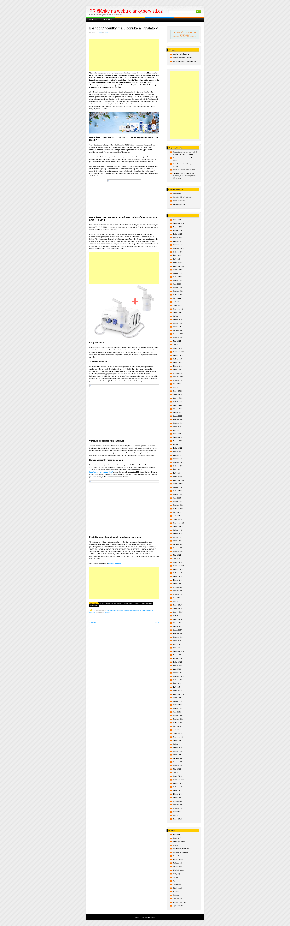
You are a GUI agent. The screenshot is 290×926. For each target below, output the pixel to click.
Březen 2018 (177, 580)
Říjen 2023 (177, 341)
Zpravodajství (93, 605)
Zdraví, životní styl (146, 603)
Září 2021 (176, 430)
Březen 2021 (177, 452)
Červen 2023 (177, 355)
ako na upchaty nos (112, 610)
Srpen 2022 (177, 391)
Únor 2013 (177, 797)
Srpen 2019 (177, 519)
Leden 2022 (177, 416)
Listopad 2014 (178, 723)
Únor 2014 (177, 755)
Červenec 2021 (178, 437)
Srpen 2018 (177, 562)
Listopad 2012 (178, 808)
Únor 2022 (177, 412)
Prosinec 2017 (178, 591)
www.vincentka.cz (114, 563)
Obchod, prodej (127, 603)
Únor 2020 (177, 498)
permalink (108, 612)
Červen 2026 (177, 227)
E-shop (102, 603)
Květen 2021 (177, 444)
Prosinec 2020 (178, 462)
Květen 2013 (177, 787)
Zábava (176, 895)
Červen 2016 (177, 655)
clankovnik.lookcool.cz (181, 54)
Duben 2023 (177, 362)
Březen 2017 (177, 623)
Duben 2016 (177, 662)
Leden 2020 (177, 501)
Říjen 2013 (177, 769)
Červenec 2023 (178, 352)
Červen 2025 (177, 270)
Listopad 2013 (178, 765)
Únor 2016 (177, 669)
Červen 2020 (177, 484)
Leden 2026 (177, 245)
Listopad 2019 (178, 509)
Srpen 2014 (177, 733)
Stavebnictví (177, 884)
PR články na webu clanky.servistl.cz (126, 10)
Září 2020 (176, 473)
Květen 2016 (177, 658)
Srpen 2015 (177, 690)
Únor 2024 (177, 327)
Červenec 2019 (178, 523)
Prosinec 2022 (178, 377)
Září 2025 (176, 259)
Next (157, 622)
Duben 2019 (177, 533)
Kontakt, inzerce (107, 19)
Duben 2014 (177, 747)
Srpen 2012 (177, 819)
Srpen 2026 (177, 220)
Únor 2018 (177, 583)
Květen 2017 (177, 616)
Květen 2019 (177, 530)
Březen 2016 (177, 666)
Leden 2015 (177, 715)
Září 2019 (176, 516)
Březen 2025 (177, 280)
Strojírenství (177, 888)
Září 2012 (176, 815)
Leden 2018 (177, 587)
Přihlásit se (177, 194)
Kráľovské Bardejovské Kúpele (184, 170)
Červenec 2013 (178, 780)
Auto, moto (177, 834)
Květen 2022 (177, 402)
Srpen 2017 (177, 605)
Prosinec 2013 (178, 762)
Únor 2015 (177, 712)
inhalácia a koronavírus (132, 610)
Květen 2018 (177, 573)
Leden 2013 (177, 801)
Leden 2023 (177, 373)
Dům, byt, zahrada (179, 841)
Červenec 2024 (178, 309)
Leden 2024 (177, 330)
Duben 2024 (177, 320)
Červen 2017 (177, 612)
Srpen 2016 (177, 648)
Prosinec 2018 (178, 548)
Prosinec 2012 (178, 805)
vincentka (92, 612)
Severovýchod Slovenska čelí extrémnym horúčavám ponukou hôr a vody (184, 175)
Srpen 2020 (177, 476)
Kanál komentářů (179, 201)
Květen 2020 (177, 487)
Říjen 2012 (177, 812)
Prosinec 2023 (178, 334)
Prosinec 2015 (178, 676)
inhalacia (122, 610)
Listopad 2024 (178, 295)
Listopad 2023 (178, 337)
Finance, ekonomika (180, 852)
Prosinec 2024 (178, 291)
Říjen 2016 (177, 640)
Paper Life (107, 32)
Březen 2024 (177, 323)
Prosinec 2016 (178, 633)
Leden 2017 (177, 630)
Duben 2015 (177, 705)
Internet (176, 856)
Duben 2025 (177, 277)
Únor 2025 (177, 284)
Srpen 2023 (177, 348)
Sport (175, 881)
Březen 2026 (177, 238)
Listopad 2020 (178, 466)
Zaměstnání (177, 899)
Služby (175, 877)
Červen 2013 (177, 783)
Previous (92, 622)
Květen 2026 (177, 230)
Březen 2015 (177, 708)
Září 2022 (176, 387)
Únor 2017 (177, 626)
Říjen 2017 (177, 598)
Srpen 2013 (177, 776)
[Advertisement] (124, 57)
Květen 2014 (177, 744)
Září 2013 (176, 772)
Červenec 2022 (178, 394)
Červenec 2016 (178, 651)
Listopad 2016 (178, 637)
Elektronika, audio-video (181, 849)
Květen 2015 (177, 701)
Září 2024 (176, 302)
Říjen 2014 (177, 726)
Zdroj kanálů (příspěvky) (182, 197)
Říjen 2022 (177, 384)
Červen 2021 (177, 441)
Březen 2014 (177, 751)
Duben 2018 (177, 576)
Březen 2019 (177, 537)
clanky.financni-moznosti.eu (183, 57)
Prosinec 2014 (178, 719)
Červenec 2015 (178, 694)
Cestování (176, 838)
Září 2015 (176, 687)
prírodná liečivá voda (146, 610)
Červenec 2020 (178, 480)
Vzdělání (176, 891)
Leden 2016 (177, 673)
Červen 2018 (177, 569)
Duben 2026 (177, 234)
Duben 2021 (177, 448)
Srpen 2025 (177, 262)
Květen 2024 (177, 316)
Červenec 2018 (178, 566)
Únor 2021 (177, 455)
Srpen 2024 (177, 305)
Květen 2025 (177, 273)
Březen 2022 (177, 409)
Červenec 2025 (178, 266)
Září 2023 (176, 345)
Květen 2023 (177, 359)
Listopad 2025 (178, 252)
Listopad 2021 (178, 423)
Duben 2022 (177, 405)
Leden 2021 (177, 459)
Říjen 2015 (177, 683)
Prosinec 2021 (178, 419)
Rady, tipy (137, 603)
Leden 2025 (177, 287)
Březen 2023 (177, 366)
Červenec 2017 (178, 608)
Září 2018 (176, 559)
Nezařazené (118, 603)
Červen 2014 (177, 740)
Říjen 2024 (177, 298)
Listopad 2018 (178, 551)
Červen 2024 (177, 312)
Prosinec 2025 (178, 248)
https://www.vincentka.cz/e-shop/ (101, 472)
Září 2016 (176, 644)
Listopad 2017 (178, 594)
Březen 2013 (177, 794)
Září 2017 (176, 601)
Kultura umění (178, 859)
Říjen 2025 (177, 255)
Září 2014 (176, 730)
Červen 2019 (177, 526)
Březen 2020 (177, 494)
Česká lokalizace (179, 204)
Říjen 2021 (177, 427)
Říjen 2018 (177, 555)
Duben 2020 (177, 491)
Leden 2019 (177, 544)
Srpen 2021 (177, 434)
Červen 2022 (177, 398)
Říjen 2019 (177, 512)
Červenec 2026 (178, 223)
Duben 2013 (177, 790)
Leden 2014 (177, 758)
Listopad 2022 (178, 380)
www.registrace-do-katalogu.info (184, 61)
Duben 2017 (177, 619)
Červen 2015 (177, 698)
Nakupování (109, 603)
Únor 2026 (177, 241)
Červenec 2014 (178, 737)
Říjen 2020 (177, 469)
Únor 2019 (177, 541)
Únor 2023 (177, 369)
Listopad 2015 (178, 680)
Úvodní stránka (93, 19)
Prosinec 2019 (178, 505)
